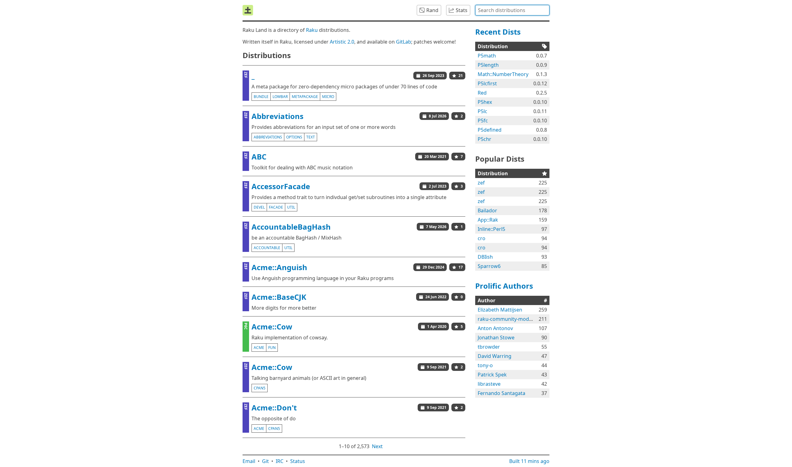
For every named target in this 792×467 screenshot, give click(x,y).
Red (482, 92)
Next (377, 446)
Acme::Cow (272, 326)
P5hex (485, 102)
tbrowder (489, 346)
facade (276, 207)
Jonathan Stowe (496, 337)
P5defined (489, 129)
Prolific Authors (504, 286)
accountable (267, 247)
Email (249, 461)
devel (259, 207)
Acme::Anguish (279, 267)
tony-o (485, 365)
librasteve (489, 383)
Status (297, 461)
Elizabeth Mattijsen (500, 309)
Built (529, 461)
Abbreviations (277, 116)
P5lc (482, 111)
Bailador (487, 210)
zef (481, 182)
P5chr (484, 139)
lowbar (280, 96)
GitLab (403, 41)
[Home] (248, 10)
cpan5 (259, 388)
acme (259, 347)
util (291, 207)
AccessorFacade (281, 186)
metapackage (305, 96)
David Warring (494, 356)
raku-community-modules (508, 319)
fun (272, 347)
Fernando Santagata (501, 393)
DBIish (485, 256)
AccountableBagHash (291, 227)
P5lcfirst (487, 83)
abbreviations (268, 137)
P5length (488, 65)
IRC (279, 461)
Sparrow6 (489, 266)
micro (328, 96)
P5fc (483, 120)
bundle (261, 96)
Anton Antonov (495, 328)
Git (265, 461)
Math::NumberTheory (503, 74)
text (310, 137)
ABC (259, 156)
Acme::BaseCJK (279, 297)
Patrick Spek (492, 374)
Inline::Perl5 (491, 229)
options (294, 137)
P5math (487, 55)
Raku (312, 30)
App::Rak (488, 219)
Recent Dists (498, 32)
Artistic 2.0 (342, 41)
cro (481, 238)
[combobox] (512, 10)
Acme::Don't (274, 407)
